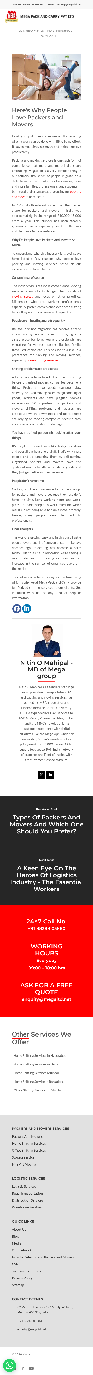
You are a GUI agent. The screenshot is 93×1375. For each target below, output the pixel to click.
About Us (19, 1229)
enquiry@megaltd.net (69, 4)
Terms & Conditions (26, 1271)
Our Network (22, 1250)
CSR (15, 1264)
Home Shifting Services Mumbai (36, 1073)
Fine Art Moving (24, 1164)
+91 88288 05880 (33, 4)
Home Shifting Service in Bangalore (39, 1081)
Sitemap (18, 1285)
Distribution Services (27, 1200)
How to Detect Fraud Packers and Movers (43, 1257)
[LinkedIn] (26, 608)
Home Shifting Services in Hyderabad (40, 1055)
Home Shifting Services (29, 1143)
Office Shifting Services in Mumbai (38, 1090)
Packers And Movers (27, 1136)
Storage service (23, 1157)
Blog (15, 1236)
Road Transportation (27, 1193)
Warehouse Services (27, 1207)
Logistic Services (24, 1186)
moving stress (22, 296)
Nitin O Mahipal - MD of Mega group (47, 30)
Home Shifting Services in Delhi (36, 1064)
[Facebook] (16, 608)
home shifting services (43, 360)
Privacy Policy (22, 1278)
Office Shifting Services (29, 1150)
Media (16, 1243)
